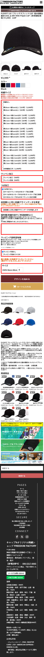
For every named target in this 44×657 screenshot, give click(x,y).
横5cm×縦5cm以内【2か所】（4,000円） (18, 144)
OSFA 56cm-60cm (9, 270)
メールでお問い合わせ (16, 573)
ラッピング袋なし (9, 251)
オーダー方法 (22, 495)
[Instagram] (27, 537)
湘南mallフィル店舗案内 (22, 501)
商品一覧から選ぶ (22, 491)
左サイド (26, 74)
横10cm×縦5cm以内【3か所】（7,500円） (18, 134)
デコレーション (12, 293)
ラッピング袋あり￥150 (11, 254)
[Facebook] (17, 537)
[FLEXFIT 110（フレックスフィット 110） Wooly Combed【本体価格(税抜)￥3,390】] (36, 381)
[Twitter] (22, 537)
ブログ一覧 (22, 505)
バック (16, 74)
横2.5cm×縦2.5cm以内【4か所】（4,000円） (19, 163)
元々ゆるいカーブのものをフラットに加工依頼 (19, 197)
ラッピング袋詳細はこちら (7, 247)
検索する (3, 465)
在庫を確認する (5, 300)
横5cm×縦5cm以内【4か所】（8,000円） (18, 150)
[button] (22, 10)
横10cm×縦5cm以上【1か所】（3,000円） (18, 107)
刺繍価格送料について (22, 497)
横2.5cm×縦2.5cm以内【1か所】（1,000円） (19, 155)
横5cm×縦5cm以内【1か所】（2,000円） (18, 142)
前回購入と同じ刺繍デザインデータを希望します (20, 210)
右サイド (37, 74)
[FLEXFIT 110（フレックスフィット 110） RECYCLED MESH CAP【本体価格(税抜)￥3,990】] (22, 397)
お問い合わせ (22, 507)
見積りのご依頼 (22, 499)
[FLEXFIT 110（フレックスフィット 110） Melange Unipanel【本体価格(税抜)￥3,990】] (8, 397)
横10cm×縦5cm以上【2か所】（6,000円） (18, 110)
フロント (5, 74)
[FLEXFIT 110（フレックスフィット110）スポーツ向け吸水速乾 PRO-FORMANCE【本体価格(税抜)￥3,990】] (22, 381)
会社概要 (22, 527)
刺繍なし (6, 102)
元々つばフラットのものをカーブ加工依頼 (18, 192)
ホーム (22, 489)
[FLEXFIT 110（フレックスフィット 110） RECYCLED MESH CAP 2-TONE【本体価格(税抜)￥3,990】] (36, 397)
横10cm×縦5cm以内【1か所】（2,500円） (18, 128)
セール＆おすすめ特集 (22, 503)
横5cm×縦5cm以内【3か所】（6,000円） (18, 147)
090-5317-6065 (29, 563)
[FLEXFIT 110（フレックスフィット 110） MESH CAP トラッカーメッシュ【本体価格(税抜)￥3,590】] (8, 413)
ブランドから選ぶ (22, 493)
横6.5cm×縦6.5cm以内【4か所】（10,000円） (20, 123)
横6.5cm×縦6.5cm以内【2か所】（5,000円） (19, 118)
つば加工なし (8, 189)
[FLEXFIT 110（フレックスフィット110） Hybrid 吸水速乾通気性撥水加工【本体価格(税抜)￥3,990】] (8, 381)
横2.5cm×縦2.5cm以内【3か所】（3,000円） (19, 160)
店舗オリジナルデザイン (22, 509)
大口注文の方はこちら (22, 511)
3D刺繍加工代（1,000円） (12, 169)
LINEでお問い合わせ (15, 577)
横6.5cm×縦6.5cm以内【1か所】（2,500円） (19, 115)
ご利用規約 (22, 523)
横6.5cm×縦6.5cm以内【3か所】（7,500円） (19, 121)
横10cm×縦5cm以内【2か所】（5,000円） (18, 131)
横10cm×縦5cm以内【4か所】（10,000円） (19, 137)
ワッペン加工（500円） (11, 177)
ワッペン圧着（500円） (11, 180)
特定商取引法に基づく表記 (22, 525)
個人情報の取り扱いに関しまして (22, 521)
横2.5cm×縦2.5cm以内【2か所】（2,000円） (19, 158)
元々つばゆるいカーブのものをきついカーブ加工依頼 (22, 194)
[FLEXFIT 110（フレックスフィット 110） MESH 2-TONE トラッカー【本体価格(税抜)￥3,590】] (22, 413)
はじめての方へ (22, 513)
